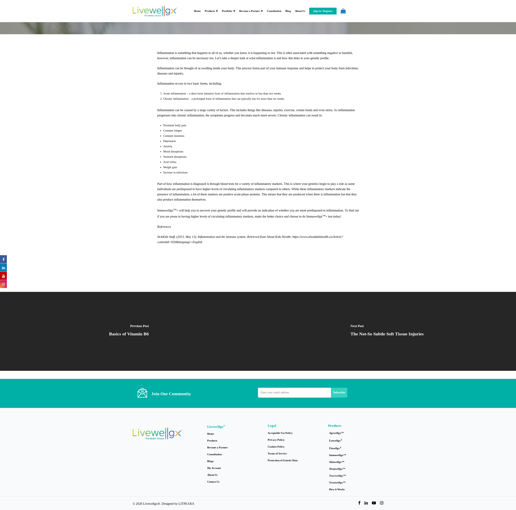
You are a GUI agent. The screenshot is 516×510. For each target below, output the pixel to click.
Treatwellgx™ (337, 482)
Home (210, 433)
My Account (214, 468)
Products (212, 440)
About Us (212, 474)
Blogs (210, 461)
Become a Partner (217, 447)
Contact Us (213, 481)
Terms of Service (277, 453)
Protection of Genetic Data (283, 460)
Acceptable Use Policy (280, 432)
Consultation (214, 454)
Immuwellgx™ (337, 455)
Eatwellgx (335, 440)
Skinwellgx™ (336, 461)
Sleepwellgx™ (337, 468)
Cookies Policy (276, 446)
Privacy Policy (276, 439)
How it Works (337, 489)
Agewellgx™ (336, 432)
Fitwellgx (335, 448)
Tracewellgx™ (337, 475)
